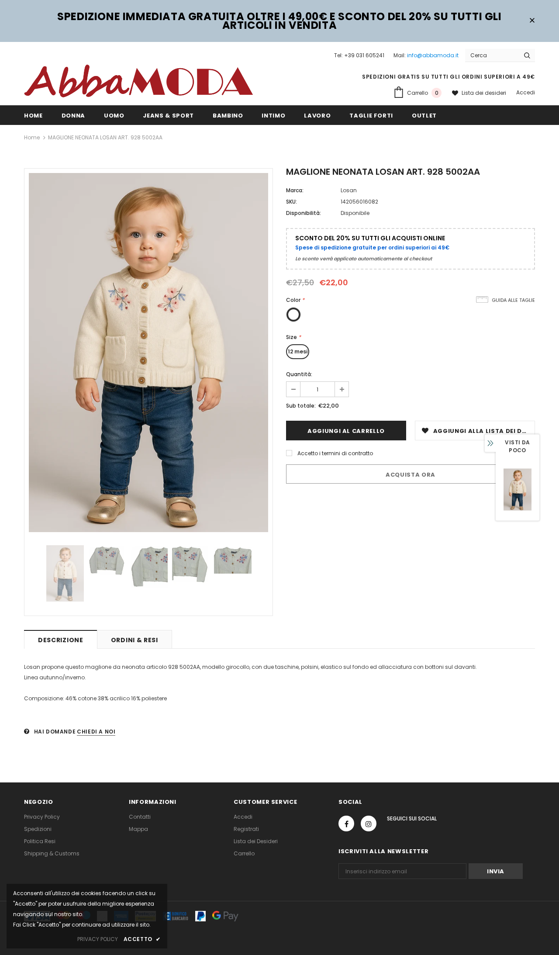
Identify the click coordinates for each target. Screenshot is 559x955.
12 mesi (297, 351)
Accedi (525, 92)
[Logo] (138, 80)
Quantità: (299, 374)
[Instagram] (368, 823)
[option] (148, 352)
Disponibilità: (303, 213)
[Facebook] (346, 823)
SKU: (291, 201)
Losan (349, 190)
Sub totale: (301, 405)
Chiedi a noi (96, 731)
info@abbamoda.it (433, 55)
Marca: (295, 190)
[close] (532, 21)
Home (32, 137)
